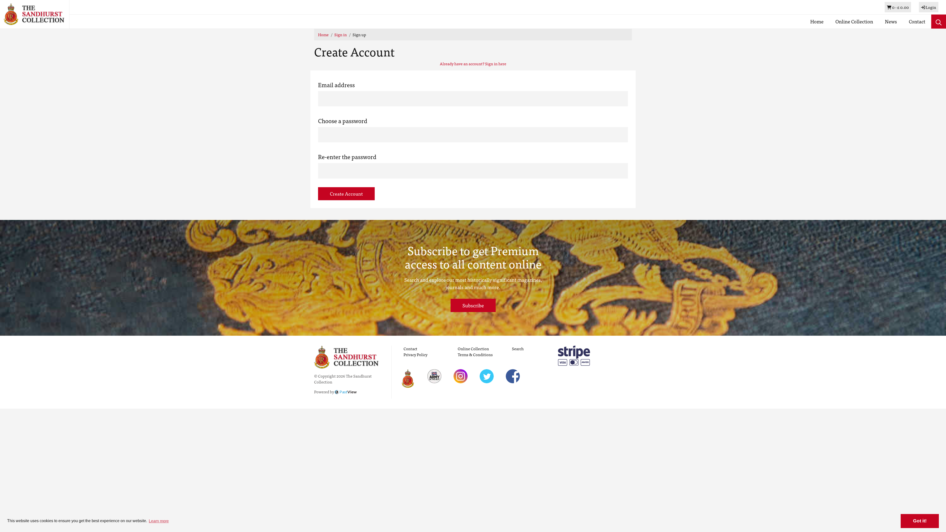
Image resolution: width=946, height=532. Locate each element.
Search (518, 348)
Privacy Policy (415, 354)
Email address (336, 84)
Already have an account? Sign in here (473, 63)
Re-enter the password (347, 156)
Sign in (340, 34)
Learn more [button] (159, 521)
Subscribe (473, 305)
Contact (917, 21)
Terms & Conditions (475, 354)
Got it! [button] (920, 520)
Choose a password (342, 120)
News (891, 21)
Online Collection (854, 21)
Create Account (346, 193)
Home (817, 21)
